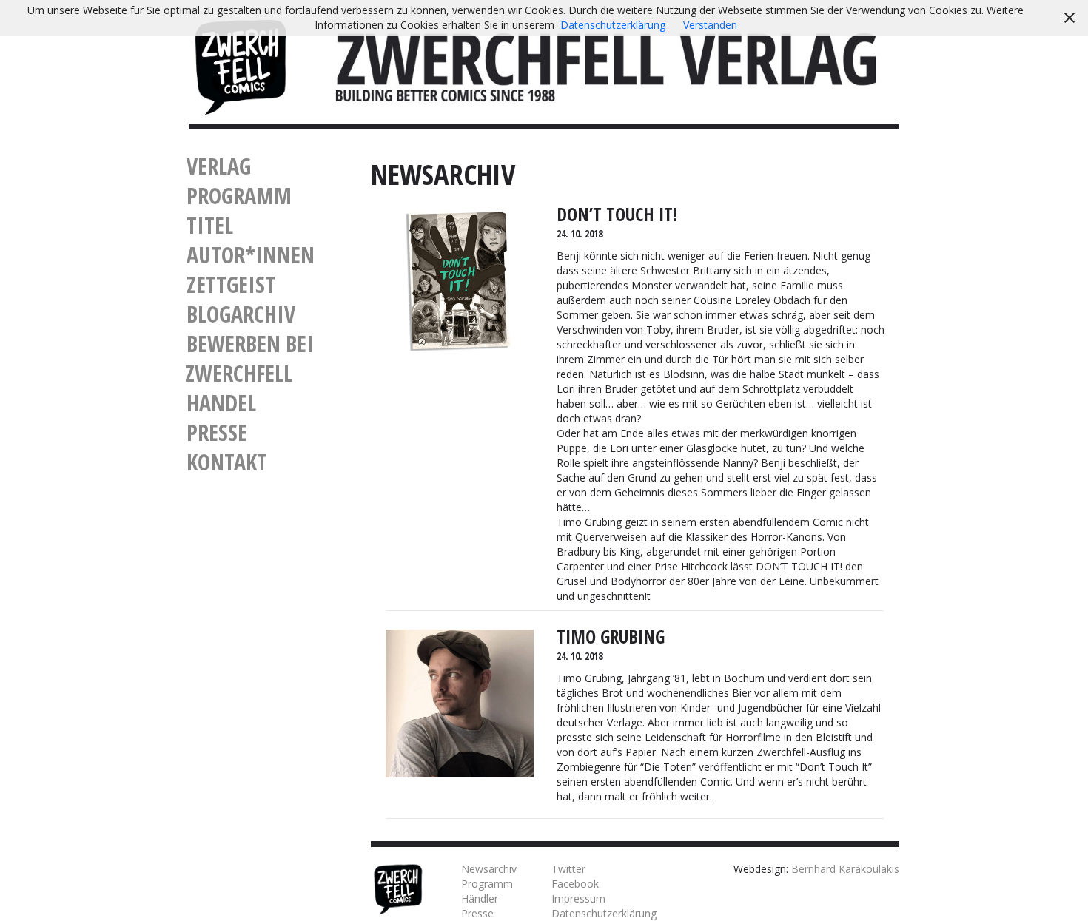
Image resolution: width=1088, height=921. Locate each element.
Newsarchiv (489, 869)
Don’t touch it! (617, 214)
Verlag (219, 166)
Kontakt (227, 462)
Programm (239, 196)
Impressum (578, 898)
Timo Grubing (611, 636)
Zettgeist (231, 284)
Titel (210, 225)
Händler (479, 898)
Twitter (568, 869)
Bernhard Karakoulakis (845, 869)
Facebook (575, 884)
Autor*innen (251, 255)
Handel (221, 403)
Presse (217, 432)
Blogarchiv (241, 314)
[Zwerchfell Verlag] (240, 65)
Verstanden (710, 25)
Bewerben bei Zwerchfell (249, 358)
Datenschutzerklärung (604, 913)
